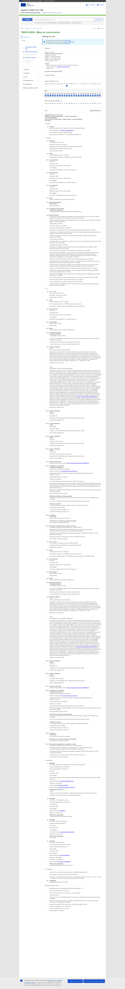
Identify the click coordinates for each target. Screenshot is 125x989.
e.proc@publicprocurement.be (67, 832)
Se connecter (91, 4)
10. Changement (27, 84)
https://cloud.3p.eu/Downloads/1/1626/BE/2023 (78, 463)
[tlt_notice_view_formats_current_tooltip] (100, 110)
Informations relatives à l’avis (30, 88)
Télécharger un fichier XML (31, 47)
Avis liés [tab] (23, 40)
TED (22, 28)
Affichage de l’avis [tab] (26, 37)
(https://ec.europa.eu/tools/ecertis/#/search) (86, 396)
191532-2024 (68, 40)
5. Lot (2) (25, 76)
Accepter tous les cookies (75, 981)
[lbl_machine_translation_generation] (61, 101)
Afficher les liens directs (31, 51)
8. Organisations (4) (28, 80)
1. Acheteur (26, 69)
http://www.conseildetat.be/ (64, 861)
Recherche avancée (52, 22)
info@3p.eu (62, 810)
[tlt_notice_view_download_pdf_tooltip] (45, 95)
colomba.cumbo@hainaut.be (63, 66)
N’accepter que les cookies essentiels (94, 981)
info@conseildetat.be (65, 855)
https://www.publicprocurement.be (69, 471)
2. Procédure (26, 73)
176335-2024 (71, 41)
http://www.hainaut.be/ (63, 785)
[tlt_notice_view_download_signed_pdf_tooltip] (67, 86)
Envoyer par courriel (30, 57)
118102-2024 (67, 43)
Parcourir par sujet (76, 22)
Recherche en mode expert (64, 22)
